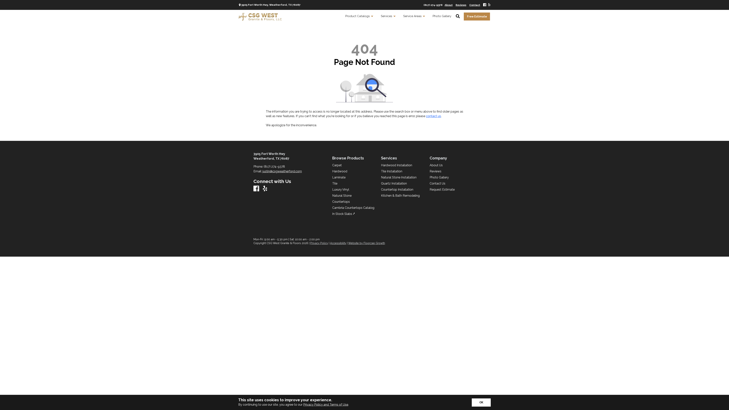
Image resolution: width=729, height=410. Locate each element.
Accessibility (338, 243)
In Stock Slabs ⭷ (343, 213)
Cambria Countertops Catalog (353, 207)
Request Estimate (442, 189)
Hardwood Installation (396, 165)
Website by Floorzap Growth (366, 243)
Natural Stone (342, 195)
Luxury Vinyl (340, 189)
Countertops (341, 201)
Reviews (435, 171)
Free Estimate (477, 16)
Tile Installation (391, 171)
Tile (334, 183)
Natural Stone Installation (399, 177)
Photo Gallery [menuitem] (442, 16)
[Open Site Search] (458, 16)
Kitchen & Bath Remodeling (400, 195)
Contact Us (437, 183)
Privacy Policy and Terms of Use (325, 404)
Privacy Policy (319, 243)
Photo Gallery (439, 177)
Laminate (339, 177)
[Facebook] (484, 5)
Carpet (337, 165)
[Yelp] (489, 5)
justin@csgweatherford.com (282, 171)
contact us (433, 116)
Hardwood (339, 171)
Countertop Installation (397, 189)
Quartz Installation (394, 183)
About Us (436, 165)
